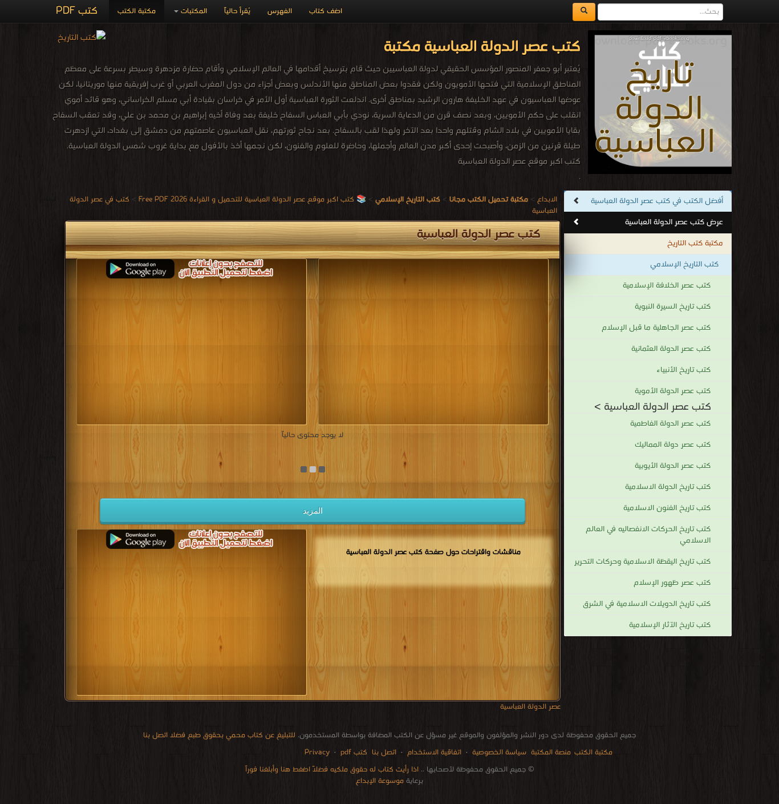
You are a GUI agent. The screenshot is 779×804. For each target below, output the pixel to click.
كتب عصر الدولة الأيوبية (673, 466)
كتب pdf (353, 752)
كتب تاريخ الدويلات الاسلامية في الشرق (647, 604)
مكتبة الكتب (136, 11)
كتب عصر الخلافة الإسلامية (667, 285)
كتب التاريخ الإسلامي (684, 264)
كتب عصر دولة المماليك (673, 445)
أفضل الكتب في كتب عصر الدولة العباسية (657, 201)
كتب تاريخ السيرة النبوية (673, 307)
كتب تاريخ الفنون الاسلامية (667, 508)
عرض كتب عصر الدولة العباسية (674, 222)
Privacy (317, 752)
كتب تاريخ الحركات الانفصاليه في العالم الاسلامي (648, 535)
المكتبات (192, 11)
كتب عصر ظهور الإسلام (672, 583)
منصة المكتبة (551, 752)
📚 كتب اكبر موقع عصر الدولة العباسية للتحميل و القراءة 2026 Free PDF (252, 199)
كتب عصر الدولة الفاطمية (670, 424)
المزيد (313, 510)
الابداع (547, 199)
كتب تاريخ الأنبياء (683, 370)
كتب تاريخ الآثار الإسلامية (670, 625)
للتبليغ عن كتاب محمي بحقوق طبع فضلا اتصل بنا (219, 735)
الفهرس (279, 11)
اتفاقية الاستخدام (433, 752)
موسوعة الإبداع (380, 780)
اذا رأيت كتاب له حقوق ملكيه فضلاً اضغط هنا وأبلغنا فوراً (332, 769)
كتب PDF (77, 11)
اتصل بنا (383, 752)
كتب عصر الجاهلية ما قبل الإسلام (656, 328)
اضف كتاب (325, 11)
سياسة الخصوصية (499, 752)
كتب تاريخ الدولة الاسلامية (668, 487)
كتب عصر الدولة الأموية (673, 391)
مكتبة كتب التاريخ (695, 243)
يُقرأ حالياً (237, 11)
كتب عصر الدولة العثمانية (671, 349)
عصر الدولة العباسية (530, 706)
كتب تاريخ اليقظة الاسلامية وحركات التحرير (642, 562)
